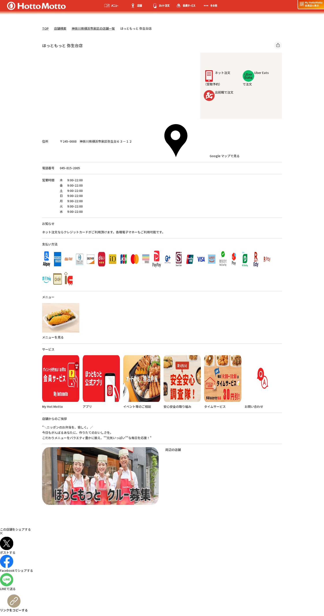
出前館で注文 (224, 92)
